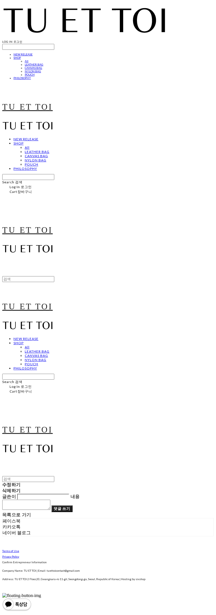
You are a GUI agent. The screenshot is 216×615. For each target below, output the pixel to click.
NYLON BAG (33, 71)
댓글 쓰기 (62, 508)
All (26, 61)
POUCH (30, 74)
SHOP (17, 57)
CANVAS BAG (33, 67)
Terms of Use (10, 551)
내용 (75, 496)
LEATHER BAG (34, 64)
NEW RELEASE (23, 54)
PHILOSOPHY (22, 78)
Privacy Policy (10, 556)
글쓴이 (9, 496)
